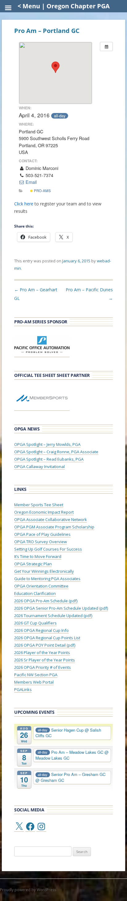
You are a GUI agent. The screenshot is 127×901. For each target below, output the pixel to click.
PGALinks (23, 689)
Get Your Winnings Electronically (44, 571)
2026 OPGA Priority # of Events (42, 667)
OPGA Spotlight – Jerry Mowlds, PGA (47, 444)
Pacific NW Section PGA (35, 674)
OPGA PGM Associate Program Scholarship (54, 527)
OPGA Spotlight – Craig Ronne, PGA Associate (56, 452)
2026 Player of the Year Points (42, 652)
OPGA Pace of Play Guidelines (42, 534)
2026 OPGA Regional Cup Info (41, 630)
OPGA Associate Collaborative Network (50, 519)
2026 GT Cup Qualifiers (35, 623)
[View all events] (106, 46)
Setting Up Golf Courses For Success (48, 549)
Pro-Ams (42, 190)
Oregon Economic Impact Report (44, 512)
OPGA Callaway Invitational (39, 466)
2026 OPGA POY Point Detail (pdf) (44, 645)
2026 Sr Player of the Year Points (44, 660)
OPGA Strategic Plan (33, 564)
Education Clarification (35, 593)
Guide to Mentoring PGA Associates (47, 578)
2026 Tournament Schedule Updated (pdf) (53, 615)
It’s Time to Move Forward (37, 556)
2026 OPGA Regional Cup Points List (47, 637)
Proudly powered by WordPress (28, 889)
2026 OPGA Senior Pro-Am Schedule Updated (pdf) (61, 608)
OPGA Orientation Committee (41, 586)
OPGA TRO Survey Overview (40, 541)
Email (30, 182)
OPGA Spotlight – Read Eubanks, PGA (49, 459)
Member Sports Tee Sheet (38, 504)
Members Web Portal (34, 682)
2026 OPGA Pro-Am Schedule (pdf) (45, 601)
